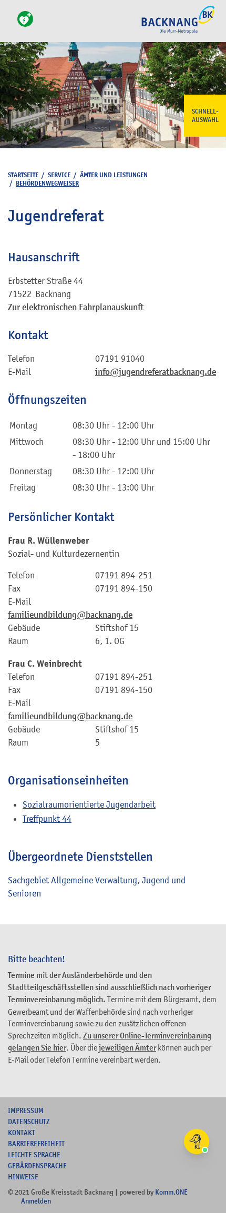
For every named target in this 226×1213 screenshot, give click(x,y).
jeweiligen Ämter (127, 1048)
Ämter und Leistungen (114, 174)
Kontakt (21, 1132)
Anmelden (36, 1201)
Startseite (23, 174)
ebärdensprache (37, 1165)
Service (59, 174)
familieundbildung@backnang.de (70, 614)
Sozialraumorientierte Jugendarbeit (89, 804)
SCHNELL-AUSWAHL (205, 115)
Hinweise (23, 1176)
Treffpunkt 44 (47, 818)
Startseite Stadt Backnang (178, 32)
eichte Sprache (34, 1154)
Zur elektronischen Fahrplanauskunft (75, 307)
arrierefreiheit (36, 1143)
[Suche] (11, 25)
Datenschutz (29, 1121)
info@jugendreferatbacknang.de (155, 372)
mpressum (26, 1110)
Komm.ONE (171, 1192)
